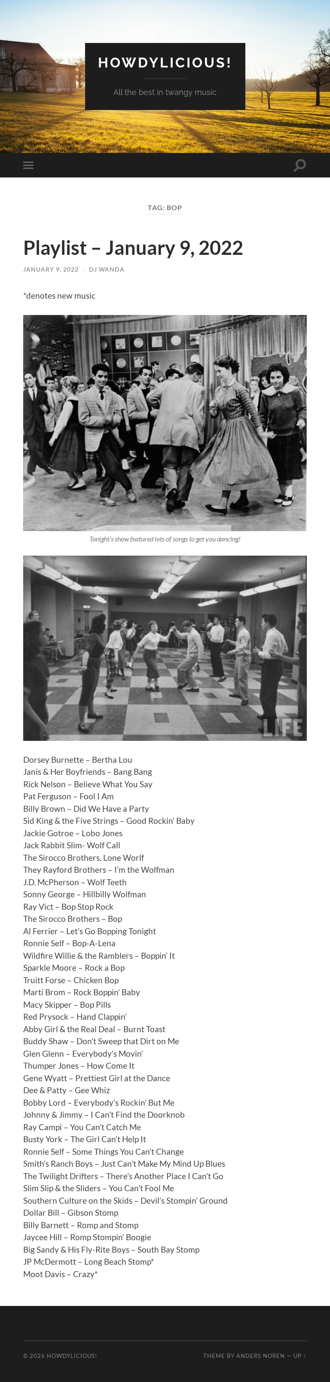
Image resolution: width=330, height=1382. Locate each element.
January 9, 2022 (51, 269)
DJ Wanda (107, 269)
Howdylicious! (165, 62)
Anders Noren (260, 1355)
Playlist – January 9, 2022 (133, 247)
